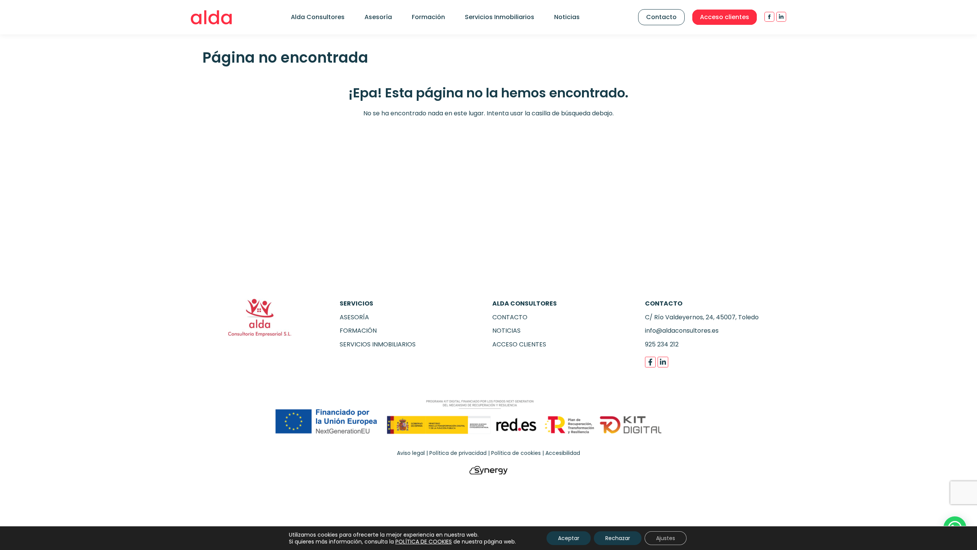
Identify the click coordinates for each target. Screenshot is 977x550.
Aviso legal (411, 453)
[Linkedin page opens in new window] (781, 17)
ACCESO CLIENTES (519, 344)
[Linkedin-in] (663, 362)
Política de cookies (516, 453)
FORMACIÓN (358, 330)
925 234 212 (662, 344)
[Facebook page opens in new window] (769, 17)
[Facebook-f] (650, 362)
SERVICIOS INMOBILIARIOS (378, 344)
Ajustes (665, 538)
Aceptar (568, 538)
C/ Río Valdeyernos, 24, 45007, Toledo (702, 317)
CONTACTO (509, 317)
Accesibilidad (562, 453)
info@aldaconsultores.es (682, 330)
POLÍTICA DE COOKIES (423, 541)
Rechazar (617, 538)
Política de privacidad (458, 453)
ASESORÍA (354, 317)
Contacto (661, 17)
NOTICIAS (506, 330)
